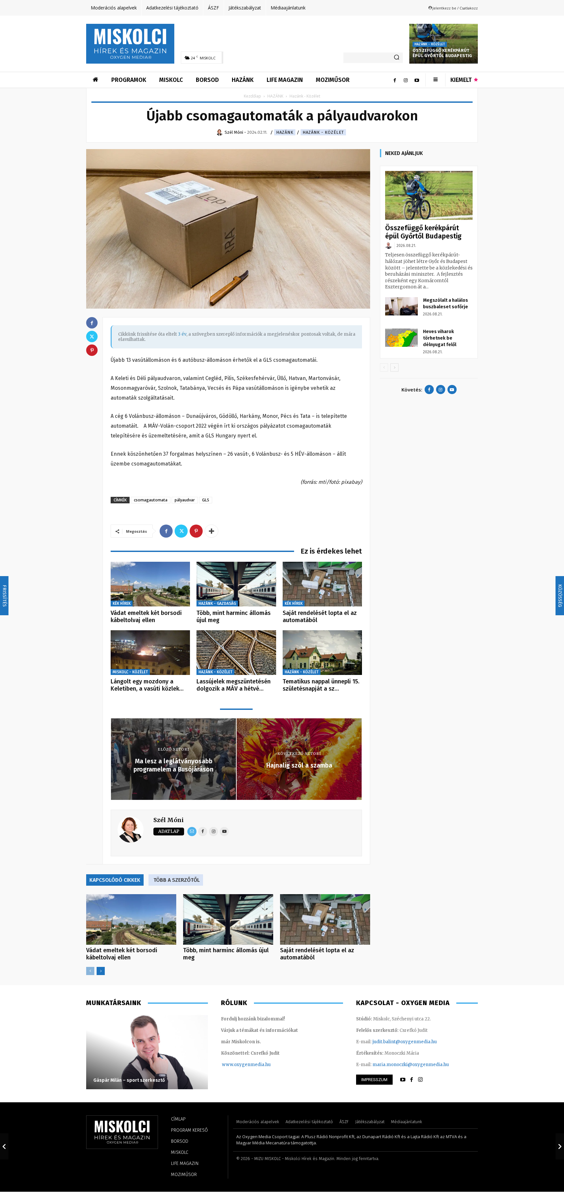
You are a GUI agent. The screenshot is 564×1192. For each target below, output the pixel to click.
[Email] (191, 831)
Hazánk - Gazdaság (217, 603)
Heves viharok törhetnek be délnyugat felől (439, 338)
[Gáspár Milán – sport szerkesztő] (147, 1051)
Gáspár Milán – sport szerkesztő (129, 1080)
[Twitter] (181, 531)
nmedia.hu (259, 1064)
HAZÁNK (275, 96)
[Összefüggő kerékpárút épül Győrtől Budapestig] (429, 195)
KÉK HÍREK (122, 603)
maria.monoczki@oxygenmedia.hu (410, 1064)
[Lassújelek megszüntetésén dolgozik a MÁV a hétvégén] (236, 652)
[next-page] (101, 971)
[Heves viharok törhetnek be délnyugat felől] (401, 338)
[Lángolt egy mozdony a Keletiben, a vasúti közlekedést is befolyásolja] (150, 652)
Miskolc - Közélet (130, 672)
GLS (205, 500)
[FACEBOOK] (411, 1080)
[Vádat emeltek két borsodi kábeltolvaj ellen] (150, 584)
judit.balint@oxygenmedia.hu (404, 1042)
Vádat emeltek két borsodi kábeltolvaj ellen (146, 616)
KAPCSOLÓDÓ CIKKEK (114, 880)
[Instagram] (405, 80)
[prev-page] (90, 971)
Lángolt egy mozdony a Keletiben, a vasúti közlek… (147, 685)
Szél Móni (168, 820)
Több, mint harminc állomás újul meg (233, 616)
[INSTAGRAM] (420, 1080)
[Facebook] (394, 80)
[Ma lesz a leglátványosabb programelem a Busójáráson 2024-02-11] (4, 1146)
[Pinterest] (196, 531)
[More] (211, 531)
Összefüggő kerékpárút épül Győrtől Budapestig (442, 53)
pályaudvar (185, 500)
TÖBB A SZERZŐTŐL (176, 880)
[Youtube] (417, 80)
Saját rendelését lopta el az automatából (320, 616)
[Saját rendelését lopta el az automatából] (322, 584)
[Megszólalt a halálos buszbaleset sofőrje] (401, 306)
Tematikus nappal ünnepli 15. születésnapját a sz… (321, 685)
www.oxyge (234, 1064)
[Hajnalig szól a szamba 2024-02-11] (560, 1146)
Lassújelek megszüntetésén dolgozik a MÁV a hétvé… (233, 685)
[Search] (396, 58)
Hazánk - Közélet (430, 44)
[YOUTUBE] (403, 1080)
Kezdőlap (252, 96)
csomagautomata (150, 500)
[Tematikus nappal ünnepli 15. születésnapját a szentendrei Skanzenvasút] (322, 652)
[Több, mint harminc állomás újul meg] (236, 584)
